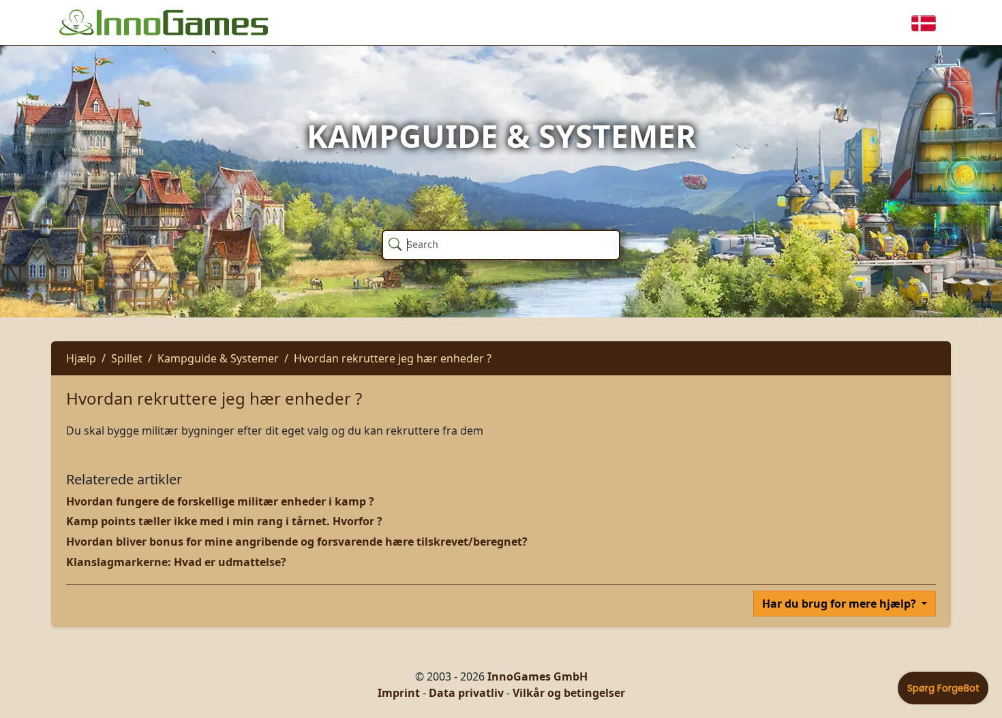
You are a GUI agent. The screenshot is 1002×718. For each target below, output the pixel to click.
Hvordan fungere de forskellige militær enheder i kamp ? (220, 501)
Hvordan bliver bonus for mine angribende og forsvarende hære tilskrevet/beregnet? (297, 541)
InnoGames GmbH (537, 676)
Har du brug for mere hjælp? (840, 603)
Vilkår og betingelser (569, 692)
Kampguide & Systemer (218, 358)
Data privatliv (466, 692)
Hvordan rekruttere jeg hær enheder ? (392, 358)
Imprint (399, 692)
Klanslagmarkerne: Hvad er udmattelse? (176, 562)
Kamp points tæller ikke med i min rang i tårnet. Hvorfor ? (224, 521)
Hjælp (81, 358)
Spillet (126, 358)
